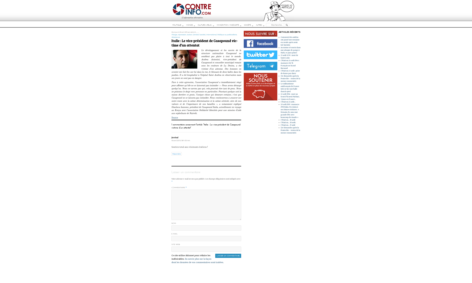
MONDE (189, 25)
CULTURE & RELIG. (205, 25)
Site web (175, 244)
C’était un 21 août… (288, 102)
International (211, 35)
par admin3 (192, 32)
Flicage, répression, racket (181, 35)
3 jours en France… (288, 99)
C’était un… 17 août (288, 125)
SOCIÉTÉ (247, 25)
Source (174, 118)
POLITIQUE (177, 25)
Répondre (176, 154)
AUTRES (259, 25)
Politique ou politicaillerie (227, 35)
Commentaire (179, 187)
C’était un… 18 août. (288, 122)
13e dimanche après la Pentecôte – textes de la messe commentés (290, 78)
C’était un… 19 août (288, 120)
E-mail (174, 234)
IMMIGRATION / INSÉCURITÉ (228, 25)
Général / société (198, 35)
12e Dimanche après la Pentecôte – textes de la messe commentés (290, 130)
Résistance (175, 37)
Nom (173, 223)
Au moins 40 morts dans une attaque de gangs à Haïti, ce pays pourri (291, 50)
